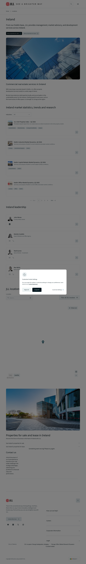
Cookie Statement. (33, 284)
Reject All (26, 290)
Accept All (36, 290)
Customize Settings (58, 290)
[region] (43, 282)
